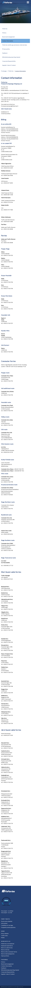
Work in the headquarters (7, 953)
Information (4, 923)
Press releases (5, 933)
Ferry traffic (5, 919)
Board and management (8, 36)
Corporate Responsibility (9, 61)
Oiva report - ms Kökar (7, 911)
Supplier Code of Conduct (9, 65)
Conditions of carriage (7, 925)
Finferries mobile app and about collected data (14, 45)
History (4, 32)
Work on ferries (5, 949)
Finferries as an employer (7, 943)
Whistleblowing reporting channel (11, 57)
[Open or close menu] (28, 2)
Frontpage (4, 71)
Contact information (7, 41)
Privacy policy (6, 49)
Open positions (5, 955)
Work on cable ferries (7, 947)
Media (3, 937)
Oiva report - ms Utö (6, 912)
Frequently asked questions (8, 927)
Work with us (5, 941)
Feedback (4, 53)
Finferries (4, 28)
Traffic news (4, 935)
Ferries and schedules (6, 921)
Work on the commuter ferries (9, 951)
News (3, 931)
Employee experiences (7, 945)
